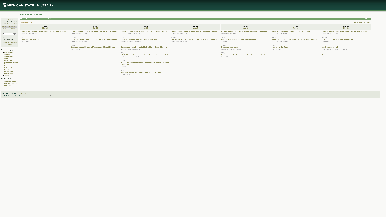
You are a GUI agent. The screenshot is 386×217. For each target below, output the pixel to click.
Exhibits (6, 66)
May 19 (295, 28)
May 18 (245, 28)
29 (7, 30)
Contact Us (27, 93)
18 (13, 26)
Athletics (6, 58)
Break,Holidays (8, 60)
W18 (3, 23)
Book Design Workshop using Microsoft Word (238, 39)
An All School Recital (330, 47)
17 (11, 26)
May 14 (45, 28)
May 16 (145, 28)
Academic (7, 54)
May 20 (346, 28)
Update (10, 44)
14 (5, 26)
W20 (3, 26)
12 (14, 25)
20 (16, 26)
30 (5, 23)
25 (13, 28)
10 (11, 25)
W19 (3, 25)
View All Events (8, 52)
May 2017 (10, 19)
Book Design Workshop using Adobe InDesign (139, 39)
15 (7, 26)
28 (5, 30)
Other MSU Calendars (10, 83)
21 (5, 28)
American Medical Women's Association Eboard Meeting (142, 72)
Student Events (8, 73)
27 (16, 28)
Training (6, 75)
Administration (8, 56)
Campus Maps (8, 85)
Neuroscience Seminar (230, 47)
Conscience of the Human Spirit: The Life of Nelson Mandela (94, 39)
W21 (3, 28)
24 (11, 28)
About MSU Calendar (10, 81)
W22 (3, 30)
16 (9, 26)
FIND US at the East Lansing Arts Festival (337, 39)
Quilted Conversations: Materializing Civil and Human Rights (44, 31)
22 (7, 28)
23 (9, 28)
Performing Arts (9, 68)
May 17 (195, 28)
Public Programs (9, 70)
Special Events (8, 71)
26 (14, 28)
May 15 (95, 28)
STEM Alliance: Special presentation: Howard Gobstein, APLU (144, 55)
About (22, 93)
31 (11, 30)
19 (14, 26)
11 (13, 25)
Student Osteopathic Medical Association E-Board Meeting (93, 47)
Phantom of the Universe (30, 39)
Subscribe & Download (10, 42)
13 (16, 25)
